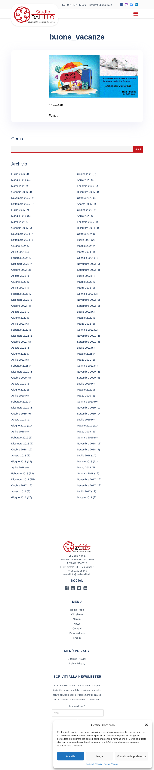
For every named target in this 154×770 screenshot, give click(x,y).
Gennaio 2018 (85, 473)
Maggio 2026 (18, 179)
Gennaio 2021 (85, 365)
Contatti (77, 628)
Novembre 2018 (86, 443)
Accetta (70, 756)
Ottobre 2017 (19, 485)
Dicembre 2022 (20, 299)
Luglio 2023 (84, 275)
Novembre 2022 (86, 299)
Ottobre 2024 (84, 233)
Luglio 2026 (18, 173)
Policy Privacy (111, 764)
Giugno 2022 (18, 317)
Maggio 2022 (84, 317)
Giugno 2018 (18, 461)
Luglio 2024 (84, 239)
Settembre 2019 (86, 413)
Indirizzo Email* (77, 706)
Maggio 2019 (84, 425)
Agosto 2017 (18, 491)
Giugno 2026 (84, 173)
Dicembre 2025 (86, 191)
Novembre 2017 (86, 479)
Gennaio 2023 (85, 293)
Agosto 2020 (18, 383)
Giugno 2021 (18, 353)
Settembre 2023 (86, 269)
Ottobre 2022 (19, 305)
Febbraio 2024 (19, 257)
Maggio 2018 (84, 461)
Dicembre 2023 (20, 263)
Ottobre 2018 (19, 449)
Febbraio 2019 (19, 437)
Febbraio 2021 (19, 365)
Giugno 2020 (18, 389)
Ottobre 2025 (84, 197)
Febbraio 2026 (85, 185)
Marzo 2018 (84, 467)
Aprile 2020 (18, 395)
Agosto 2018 (18, 455)
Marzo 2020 (84, 395)
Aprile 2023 (18, 287)
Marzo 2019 (84, 431)
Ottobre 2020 (19, 377)
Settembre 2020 (86, 377)
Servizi (77, 619)
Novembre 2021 (86, 335)
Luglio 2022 (84, 311)
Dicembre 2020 (20, 371)
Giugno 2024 (18, 245)
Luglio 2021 (84, 347)
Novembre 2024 (20, 233)
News (77, 623)
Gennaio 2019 (85, 437)
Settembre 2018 (86, 449)
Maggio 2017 (84, 497)
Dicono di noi (77, 633)
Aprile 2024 (18, 251)
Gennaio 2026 (19, 191)
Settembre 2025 (20, 203)
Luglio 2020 (84, 383)
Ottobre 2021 (19, 341)
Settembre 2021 (86, 341)
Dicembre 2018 (20, 443)
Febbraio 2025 (85, 221)
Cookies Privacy (94, 764)
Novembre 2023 (86, 263)
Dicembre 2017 (20, 479)
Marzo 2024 (84, 251)
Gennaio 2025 (19, 227)
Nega (99, 756)
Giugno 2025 (84, 209)
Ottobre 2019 (19, 413)
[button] (146, 725)
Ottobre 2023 (19, 269)
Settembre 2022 (86, 305)
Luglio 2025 (18, 209)
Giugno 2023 (18, 281)
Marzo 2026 (18, 185)
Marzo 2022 (84, 323)
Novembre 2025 (20, 197)
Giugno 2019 (18, 425)
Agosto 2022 (18, 311)
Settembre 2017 (86, 485)
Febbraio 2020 (19, 401)
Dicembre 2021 (20, 335)
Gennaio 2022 (85, 329)
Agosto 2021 (18, 347)
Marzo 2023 (84, 287)
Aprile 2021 (18, 359)
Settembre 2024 (20, 239)
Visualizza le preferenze (131, 756)
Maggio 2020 (84, 389)
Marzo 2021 (84, 359)
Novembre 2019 (86, 407)
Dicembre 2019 (20, 407)
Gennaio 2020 (85, 401)
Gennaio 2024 (85, 257)
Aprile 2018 (18, 467)
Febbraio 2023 (19, 293)
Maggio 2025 (18, 215)
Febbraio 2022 (19, 329)
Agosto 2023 (18, 275)
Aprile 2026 (83, 179)
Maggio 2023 (84, 281)
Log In (77, 637)
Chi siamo (77, 614)
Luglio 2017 (84, 491)
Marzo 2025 (18, 221)
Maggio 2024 (84, 245)
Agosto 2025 (84, 203)
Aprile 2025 (83, 215)
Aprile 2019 (18, 431)
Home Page (77, 609)
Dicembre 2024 (86, 227)
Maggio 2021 (84, 353)
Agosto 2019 (18, 419)
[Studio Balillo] (34, 24)
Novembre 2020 (86, 371)
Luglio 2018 (84, 455)
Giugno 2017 (18, 497)
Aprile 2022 (18, 323)
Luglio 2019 (84, 419)
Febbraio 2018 (19, 473)
